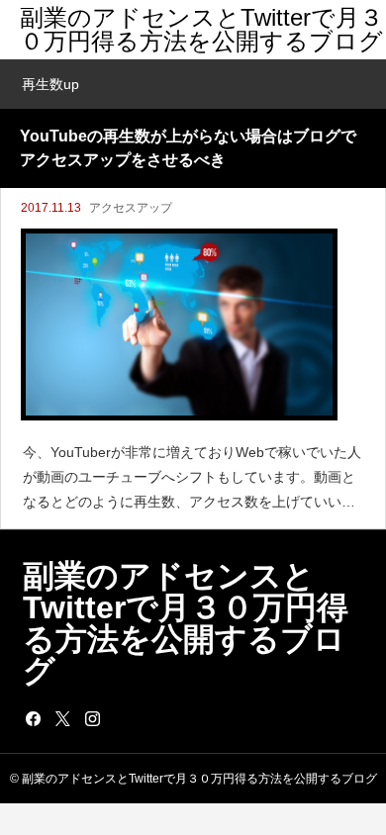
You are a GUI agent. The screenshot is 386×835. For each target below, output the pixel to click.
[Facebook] (33, 718)
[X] (62, 718)
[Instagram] (92, 718)
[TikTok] (122, 718)
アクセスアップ (130, 208)
